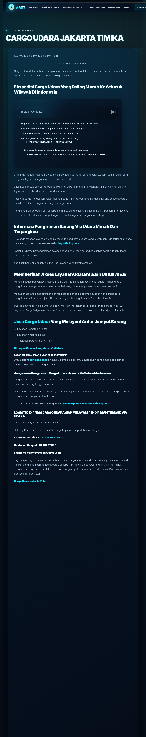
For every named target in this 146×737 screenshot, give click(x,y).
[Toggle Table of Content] (112, 112)
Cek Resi (127, 7)
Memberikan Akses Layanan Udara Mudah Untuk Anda (49, 133)
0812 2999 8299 (49, 437)
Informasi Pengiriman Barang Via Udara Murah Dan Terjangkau (53, 128)
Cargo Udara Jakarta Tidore (31, 481)
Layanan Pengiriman (95, 7)
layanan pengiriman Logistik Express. (86, 403)
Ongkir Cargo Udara (50, 7)
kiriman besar (38, 359)
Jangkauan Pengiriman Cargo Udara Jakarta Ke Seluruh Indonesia (56, 150)
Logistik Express (68, 243)
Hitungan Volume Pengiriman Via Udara (38, 348)
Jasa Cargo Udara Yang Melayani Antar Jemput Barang (49, 138)
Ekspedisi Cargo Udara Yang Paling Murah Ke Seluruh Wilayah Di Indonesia (60, 123)
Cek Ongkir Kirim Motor (73, 7)
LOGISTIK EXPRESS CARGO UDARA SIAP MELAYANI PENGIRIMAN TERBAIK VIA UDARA (64, 154)
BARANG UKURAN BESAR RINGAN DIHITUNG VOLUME (49, 142)
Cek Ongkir (33, 7)
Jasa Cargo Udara (32, 321)
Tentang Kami (114, 7)
